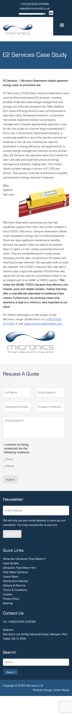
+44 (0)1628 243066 (34, 4)
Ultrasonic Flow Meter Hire (19, 567)
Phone (10, 466)
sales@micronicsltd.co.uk (35, 8)
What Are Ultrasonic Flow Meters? (24, 559)
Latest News (10, 576)
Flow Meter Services (15, 572)
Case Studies (11, 563)
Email (9, 459)
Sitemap (8, 603)
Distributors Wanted (15, 581)
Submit (10, 479)
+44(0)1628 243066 (22, 621)
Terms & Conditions (15, 590)
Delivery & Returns (14, 585)
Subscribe (12, 534)
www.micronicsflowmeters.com (43, 323)
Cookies (8, 594)
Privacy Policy (11, 598)
